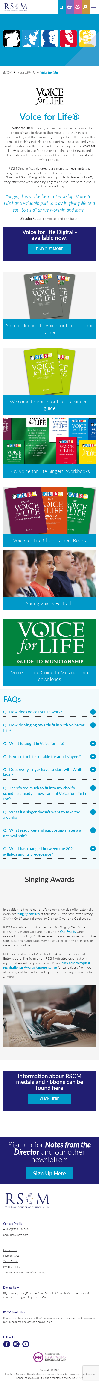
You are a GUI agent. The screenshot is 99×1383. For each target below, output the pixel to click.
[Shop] (70, 7)
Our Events (68, 931)
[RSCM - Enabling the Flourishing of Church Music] (16, 7)
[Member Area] (78, 7)
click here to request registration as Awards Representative (46, 965)
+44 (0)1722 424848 (16, 1229)
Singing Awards (28, 913)
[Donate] (86, 7)
